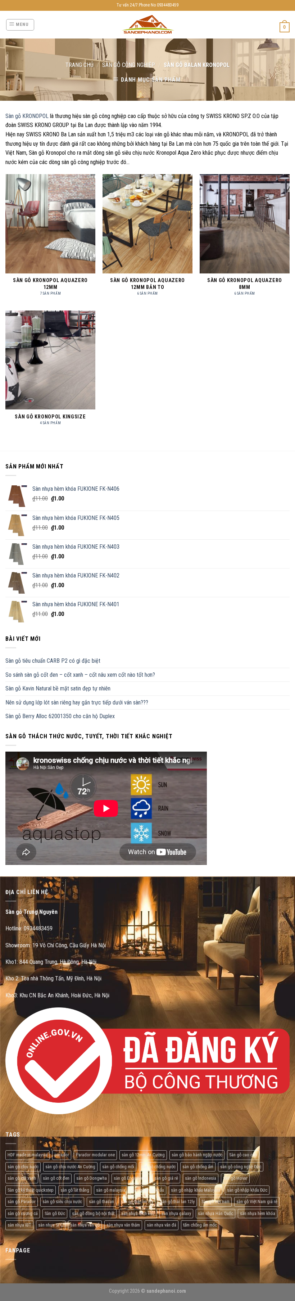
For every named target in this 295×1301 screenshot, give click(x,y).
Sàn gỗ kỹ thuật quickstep (31, 1190)
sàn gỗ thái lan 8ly (137, 1201)
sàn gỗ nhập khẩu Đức (247, 1190)
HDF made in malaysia (27, 1154)
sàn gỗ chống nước (158, 1166)
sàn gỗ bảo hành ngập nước (197, 1154)
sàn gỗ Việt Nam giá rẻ (256, 1201)
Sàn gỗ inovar (235, 1178)
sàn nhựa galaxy (176, 1213)
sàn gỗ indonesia (200, 1178)
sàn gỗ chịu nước (23, 1166)
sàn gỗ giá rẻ (166, 1178)
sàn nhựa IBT (19, 1225)
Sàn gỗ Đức (55, 1213)
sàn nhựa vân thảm (123, 1225)
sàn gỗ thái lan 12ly (177, 1201)
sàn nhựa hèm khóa (257, 1213)
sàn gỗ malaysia (110, 1190)
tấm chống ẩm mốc (200, 1225)
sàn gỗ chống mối (118, 1166)
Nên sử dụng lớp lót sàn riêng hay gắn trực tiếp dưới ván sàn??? (76, 702)
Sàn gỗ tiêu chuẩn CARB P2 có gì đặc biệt (52, 660)
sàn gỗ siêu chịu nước (62, 1201)
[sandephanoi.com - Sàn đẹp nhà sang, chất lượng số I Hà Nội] (148, 24)
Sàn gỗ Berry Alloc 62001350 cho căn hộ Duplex (60, 716)
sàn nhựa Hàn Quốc (215, 1213)
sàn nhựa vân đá (161, 1225)
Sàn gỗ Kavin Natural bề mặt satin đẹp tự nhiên (57, 688)
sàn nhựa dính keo (138, 1213)
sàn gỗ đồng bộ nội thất (93, 1213)
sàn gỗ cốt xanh (22, 1178)
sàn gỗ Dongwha (91, 1178)
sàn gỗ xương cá (23, 1213)
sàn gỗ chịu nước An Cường (70, 1166)
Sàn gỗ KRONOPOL (27, 116)
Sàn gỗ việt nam (215, 1201)
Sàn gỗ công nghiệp (128, 65)
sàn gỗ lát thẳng (74, 1190)
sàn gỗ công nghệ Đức (240, 1166)
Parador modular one (95, 1154)
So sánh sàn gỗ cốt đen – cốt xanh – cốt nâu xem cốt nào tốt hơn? (80, 674)
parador (61, 1154)
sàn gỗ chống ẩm (197, 1166)
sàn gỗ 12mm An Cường (143, 1154)
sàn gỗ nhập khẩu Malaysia (195, 1190)
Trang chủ (79, 65)
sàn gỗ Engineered (131, 1178)
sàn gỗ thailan (101, 1201)
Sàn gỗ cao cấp (243, 1154)
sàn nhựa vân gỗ (85, 1225)
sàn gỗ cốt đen (56, 1178)
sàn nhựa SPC (50, 1225)
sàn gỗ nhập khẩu (148, 1190)
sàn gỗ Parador (22, 1201)
